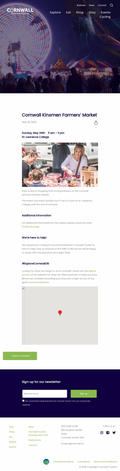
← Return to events (20, 355)
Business (81, 5)
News (91, 5)
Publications (35, 440)
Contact (102, 5)
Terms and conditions (105, 461)
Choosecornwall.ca (63, 461)
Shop (11, 431)
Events (12, 446)
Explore (12, 441)
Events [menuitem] (106, 12)
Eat (10, 436)
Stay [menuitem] (92, 12)
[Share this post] (96, 122)
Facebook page (30, 226)
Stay (11, 426)
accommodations (38, 282)
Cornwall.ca (83, 461)
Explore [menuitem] (55, 12)
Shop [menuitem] (80, 12)
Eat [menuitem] (68, 12)
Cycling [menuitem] (105, 17)
